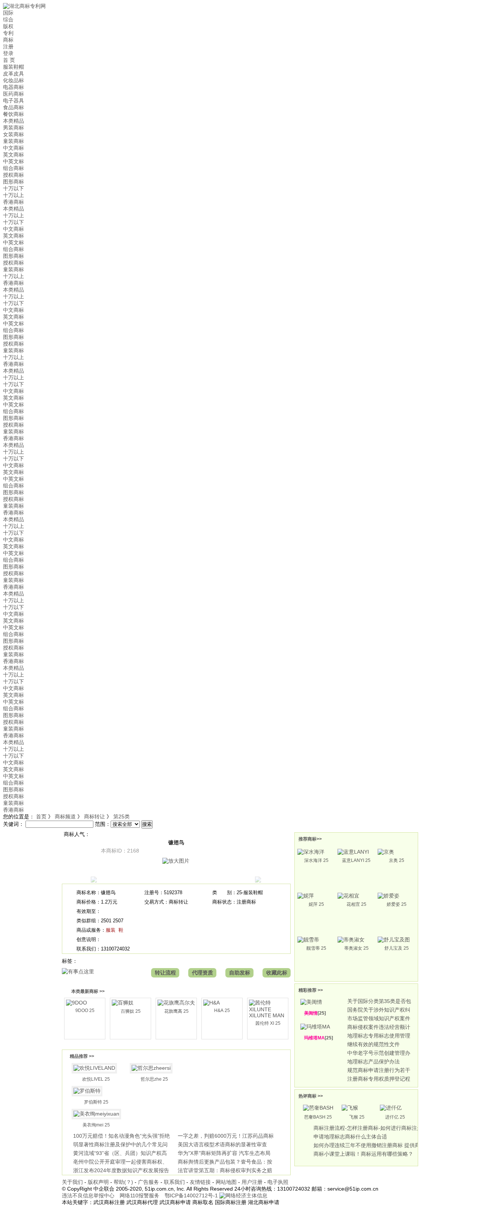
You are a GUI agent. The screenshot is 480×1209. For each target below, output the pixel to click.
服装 (111, 930)
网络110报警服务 (139, 1195)
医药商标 (13, 94)
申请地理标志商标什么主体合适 (350, 1137)
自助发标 (239, 973)
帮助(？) (123, 1182)
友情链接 (200, 1182)
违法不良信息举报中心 (88, 1195)
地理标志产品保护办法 (373, 1062)
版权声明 (98, 1182)
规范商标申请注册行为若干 (378, 1070)
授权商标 (13, 175)
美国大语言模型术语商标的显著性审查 (222, 1144)
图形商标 (13, 182)
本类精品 (13, 121)
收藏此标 (276, 973)
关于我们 (72, 1182)
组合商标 (13, 168)
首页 (41, 817)
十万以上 (13, 195)
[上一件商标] (94, 881)
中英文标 (13, 161)
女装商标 (13, 134)
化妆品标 (13, 80)
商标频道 (65, 817)
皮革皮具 (13, 74)
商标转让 (94, 817)
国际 (8, 13)
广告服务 (148, 1182)
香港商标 (13, 202)
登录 (8, 53)
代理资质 (202, 973)
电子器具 (13, 101)
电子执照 (277, 1182)
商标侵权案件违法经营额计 (378, 1027)
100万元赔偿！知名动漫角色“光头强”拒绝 (121, 1136)
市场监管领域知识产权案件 (378, 1018)
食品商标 (13, 107)
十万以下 (13, 188)
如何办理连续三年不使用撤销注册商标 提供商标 (369, 1145)
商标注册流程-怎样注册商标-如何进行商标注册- (369, 1128)
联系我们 (174, 1182)
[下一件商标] (258, 881)
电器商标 (13, 87)
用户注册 (252, 1182)
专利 (8, 33)
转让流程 (165, 973)
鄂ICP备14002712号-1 (191, 1195)
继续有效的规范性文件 (373, 1044)
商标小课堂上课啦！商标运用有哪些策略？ (363, 1154)
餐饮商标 (13, 114)
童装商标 (13, 141)
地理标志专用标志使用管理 (378, 1036)
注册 (8, 47)
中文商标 (13, 148)
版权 (8, 26)
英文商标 (13, 155)
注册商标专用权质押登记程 (378, 1079)
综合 (8, 20)
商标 (8, 40)
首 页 (9, 60)
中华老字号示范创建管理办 (378, 1053)
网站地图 (226, 1182)
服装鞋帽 (13, 67)
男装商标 (13, 128)
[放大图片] (175, 861)
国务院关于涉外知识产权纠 (378, 1010)
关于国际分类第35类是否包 (379, 1001)
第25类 (121, 817)
